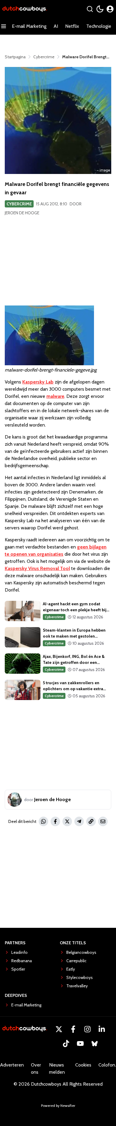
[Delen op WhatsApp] (43, 821)
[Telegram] (79, 821)
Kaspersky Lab (38, 382)
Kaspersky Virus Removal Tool (37, 568)
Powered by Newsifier (58, 1105)
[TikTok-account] (66, 1043)
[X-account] (58, 1029)
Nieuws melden (57, 1068)
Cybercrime (19, 204)
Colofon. (107, 1065)
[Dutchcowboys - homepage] (24, 9)
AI (56, 26)
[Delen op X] (67, 821)
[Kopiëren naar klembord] (91, 821)
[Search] (89, 9)
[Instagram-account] (87, 1029)
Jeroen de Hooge (22, 213)
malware (55, 396)
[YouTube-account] (80, 1043)
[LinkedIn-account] (101, 1029)
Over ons (36, 1068)
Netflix (72, 26)
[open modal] (110, 9)
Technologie (98, 26)
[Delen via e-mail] (103, 821)
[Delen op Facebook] (55, 821)
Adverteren (12, 1065)
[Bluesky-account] (94, 1043)
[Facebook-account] (73, 1029)
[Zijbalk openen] (3, 26)
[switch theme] (100, 9)
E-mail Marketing (29, 26)
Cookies (83, 1065)
